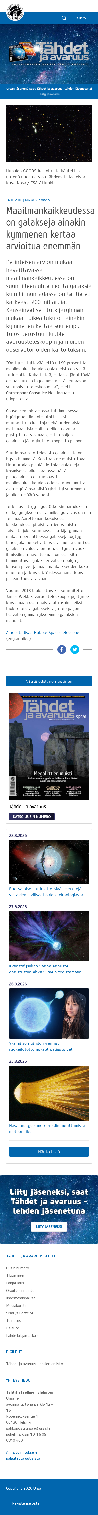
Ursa (37, 1488)
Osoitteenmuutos (21, 1290)
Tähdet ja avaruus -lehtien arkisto (34, 1364)
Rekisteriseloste (26, 1503)
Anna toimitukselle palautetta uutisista (23, 1455)
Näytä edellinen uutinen (49, 681)
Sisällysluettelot (20, 1313)
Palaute (12, 1328)
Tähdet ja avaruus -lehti (31, 1256)
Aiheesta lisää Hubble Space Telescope (42, 632)
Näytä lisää (49, 1151)
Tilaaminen (15, 1275)
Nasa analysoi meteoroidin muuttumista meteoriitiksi (47, 1128)
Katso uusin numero (32, 816)
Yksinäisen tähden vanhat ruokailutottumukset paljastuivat (41, 1046)
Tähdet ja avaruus (27, 806)
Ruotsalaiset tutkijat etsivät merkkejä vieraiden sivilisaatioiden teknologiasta (46, 891)
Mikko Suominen (37, 200)
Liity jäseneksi (49, 1226)
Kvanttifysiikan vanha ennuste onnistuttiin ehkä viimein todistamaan (45, 968)
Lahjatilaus (15, 1283)
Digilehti (14, 1352)
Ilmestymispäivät (20, 1298)
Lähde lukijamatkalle (22, 1335)
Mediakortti (16, 1305)
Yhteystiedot (19, 1380)
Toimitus (13, 1320)
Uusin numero (17, 1268)
